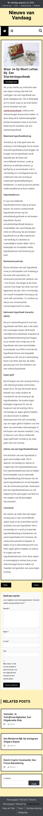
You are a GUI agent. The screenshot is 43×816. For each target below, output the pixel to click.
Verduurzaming (26, 6)
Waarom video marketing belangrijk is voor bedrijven (7, 585)
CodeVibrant (33, 804)
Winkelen (37, 6)
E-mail (6, 641)
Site (4, 651)
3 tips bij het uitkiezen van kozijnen (38, 585)
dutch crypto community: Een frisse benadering (20, 762)
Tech (16, 6)
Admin (12, 724)
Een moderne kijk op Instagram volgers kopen (21, 740)
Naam (6, 632)
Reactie (6, 608)
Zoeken (7, 778)
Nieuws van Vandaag (21, 15)
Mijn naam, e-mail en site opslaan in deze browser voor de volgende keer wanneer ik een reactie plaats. (10, 671)
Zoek (34, 783)
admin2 (13, 745)
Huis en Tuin (7, 6)
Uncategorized (11, 82)
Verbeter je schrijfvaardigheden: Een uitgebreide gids (17, 717)
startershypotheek (12, 110)
